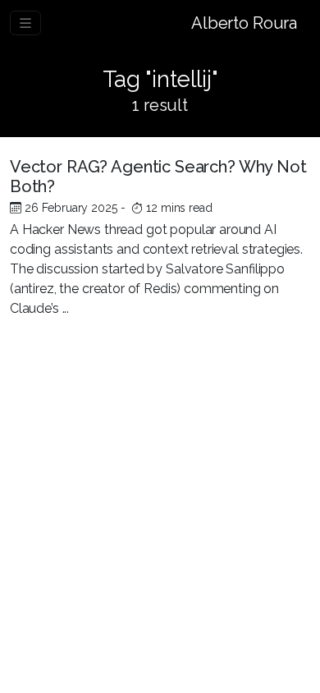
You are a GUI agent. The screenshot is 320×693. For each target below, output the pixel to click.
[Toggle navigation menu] (25, 23)
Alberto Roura (244, 23)
